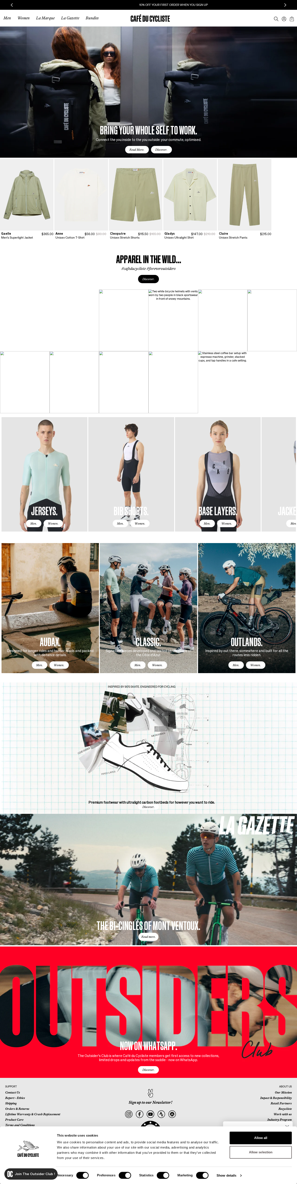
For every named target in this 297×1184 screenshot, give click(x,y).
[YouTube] (150, 1114)
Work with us (283, 1114)
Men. (33, 523)
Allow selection (261, 1152)
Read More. (136, 149)
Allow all (260, 1138)
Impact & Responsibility (276, 1098)
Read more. (148, 936)
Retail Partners (281, 1103)
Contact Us (12, 1092)
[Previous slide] (12, 5)
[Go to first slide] (285, 5)
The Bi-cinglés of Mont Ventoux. (148, 925)
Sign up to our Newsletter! (150, 1102)
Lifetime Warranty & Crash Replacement (32, 1114)
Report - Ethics (15, 1098)
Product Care (14, 1119)
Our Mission (283, 1092)
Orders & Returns (17, 1108)
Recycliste (285, 1108)
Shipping (11, 1103)
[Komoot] (172, 1114)
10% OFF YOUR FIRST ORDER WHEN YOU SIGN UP (148, 5)
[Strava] (161, 1114)
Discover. (161, 149)
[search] (275, 18)
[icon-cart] (291, 18)
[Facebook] (139, 1114)
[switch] (125, 1175)
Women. (53, 523)
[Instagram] (128, 1114)
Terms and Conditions (20, 1125)
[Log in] (283, 18)
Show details (226, 1175)
